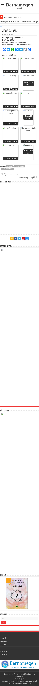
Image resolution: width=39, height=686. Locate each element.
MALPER (3, 651)
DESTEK (3, 642)
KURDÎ (11, 22)
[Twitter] (19, 238)
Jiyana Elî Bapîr (19, 166)
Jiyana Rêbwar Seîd (11, 174)
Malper (5, 22)
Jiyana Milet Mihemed (12, 17)
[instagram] (27, 238)
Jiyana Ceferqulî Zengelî (27, 177)
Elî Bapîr (9, 166)
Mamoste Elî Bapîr (7, 168)
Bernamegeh (19, 4)
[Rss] (12, 238)
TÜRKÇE (3, 655)
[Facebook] (15, 238)
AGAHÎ (3, 638)
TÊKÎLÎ (3, 645)
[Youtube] (23, 238)
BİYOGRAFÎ (20, 22)
